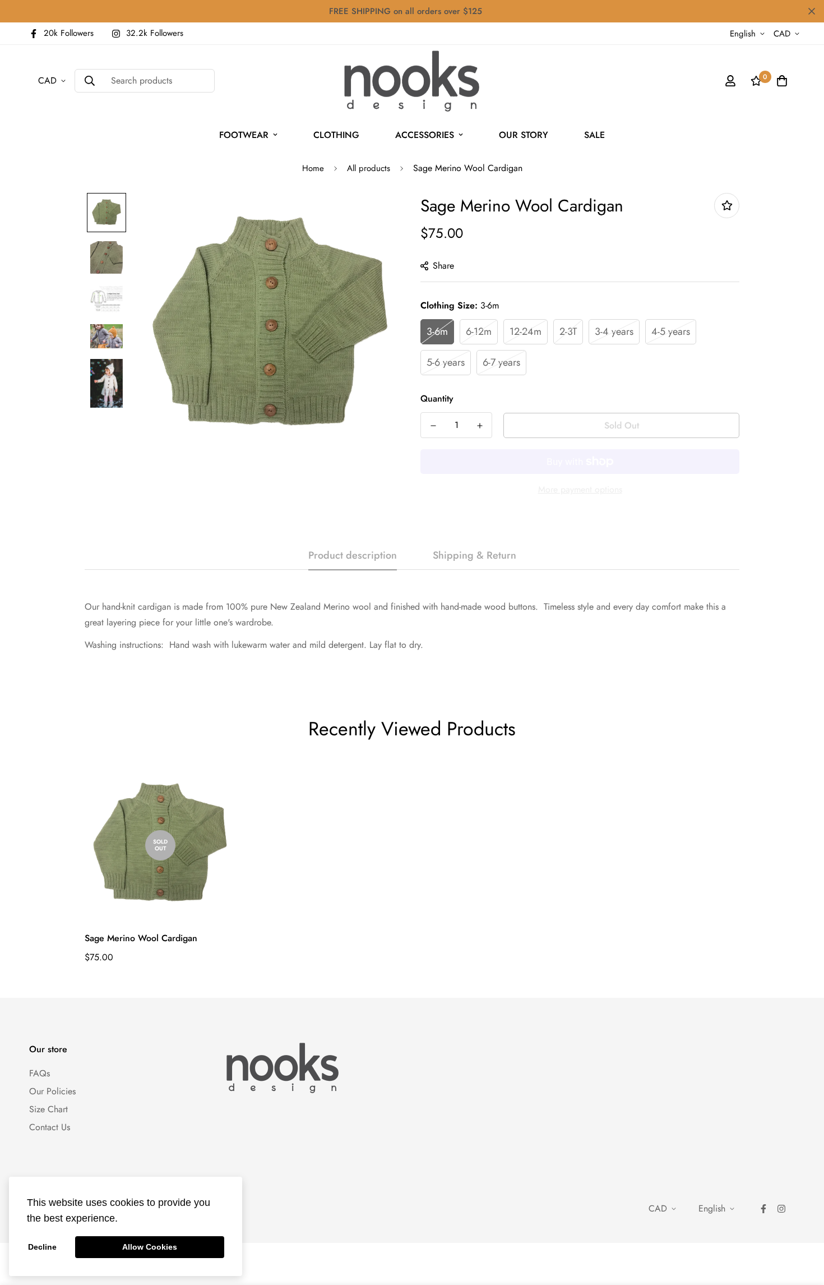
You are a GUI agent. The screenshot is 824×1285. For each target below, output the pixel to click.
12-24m (525, 331)
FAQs (39, 1073)
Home (313, 168)
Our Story (523, 134)
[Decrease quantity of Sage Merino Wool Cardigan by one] (433, 426)
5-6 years (446, 362)
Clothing (336, 134)
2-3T (568, 331)
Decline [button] (42, 1246)
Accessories (424, 134)
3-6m (437, 331)
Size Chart (48, 1109)
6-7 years (501, 362)
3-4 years (614, 331)
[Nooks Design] (411, 81)
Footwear (244, 134)
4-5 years (670, 331)
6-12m (479, 331)
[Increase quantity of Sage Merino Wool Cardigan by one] (479, 426)
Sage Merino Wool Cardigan (141, 938)
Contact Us (49, 1127)
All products (368, 168)
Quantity (436, 398)
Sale (594, 134)
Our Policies (52, 1091)
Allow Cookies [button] (149, 1246)
